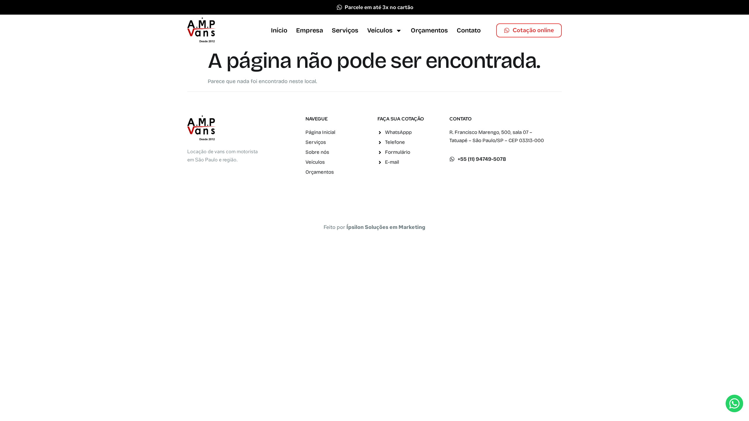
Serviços (345, 30)
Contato (469, 30)
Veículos (380, 30)
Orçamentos (429, 30)
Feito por (374, 227)
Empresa (309, 30)
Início (279, 30)
